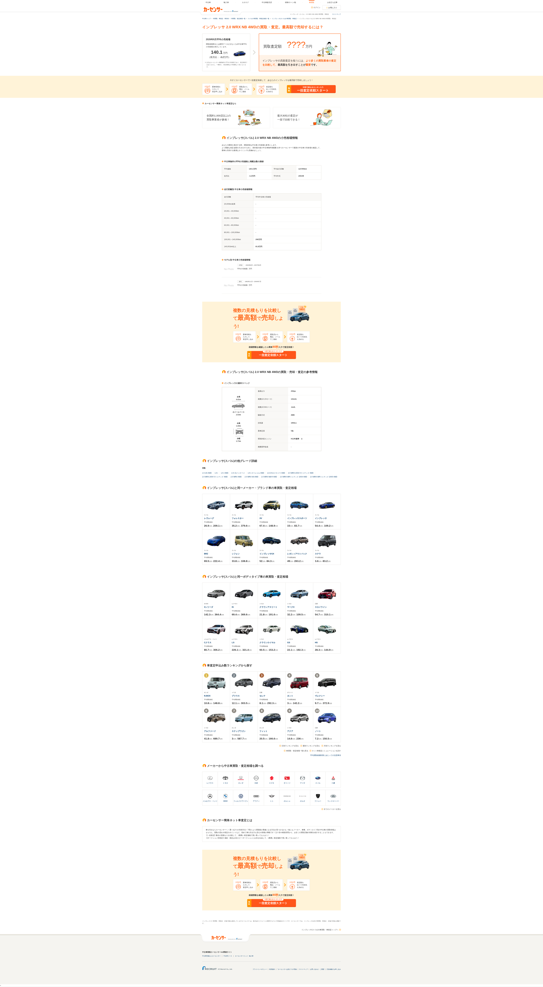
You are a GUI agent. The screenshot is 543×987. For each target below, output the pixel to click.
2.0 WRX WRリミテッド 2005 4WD (323, 477)
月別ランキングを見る (332, 746)
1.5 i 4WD (224, 473)
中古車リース (228, 956)
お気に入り (332, 8)
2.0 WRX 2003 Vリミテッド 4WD (300, 473)
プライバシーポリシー (260, 969)
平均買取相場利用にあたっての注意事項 (325, 755)
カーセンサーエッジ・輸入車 (244, 956)
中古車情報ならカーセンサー (211, 956)
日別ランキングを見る (290, 746)
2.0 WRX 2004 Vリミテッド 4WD (215, 477)
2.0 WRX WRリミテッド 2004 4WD (293, 477)
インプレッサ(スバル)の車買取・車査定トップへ (319, 930)
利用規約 (272, 969)
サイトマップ (336, 14)
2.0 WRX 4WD (236, 477)
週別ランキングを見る (311, 746)
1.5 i (216, 473)
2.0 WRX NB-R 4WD (269, 477)
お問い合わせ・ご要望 (317, 969)
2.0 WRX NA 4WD (251, 477)
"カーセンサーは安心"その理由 (287, 969)
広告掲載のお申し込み (334, 969)
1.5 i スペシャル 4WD (256, 473)
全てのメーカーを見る (332, 809)
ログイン (316, 7)
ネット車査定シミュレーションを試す (326, 751)
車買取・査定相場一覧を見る (297, 751)
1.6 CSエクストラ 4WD (276, 473)
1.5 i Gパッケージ (238, 473)
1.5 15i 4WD (207, 473)
